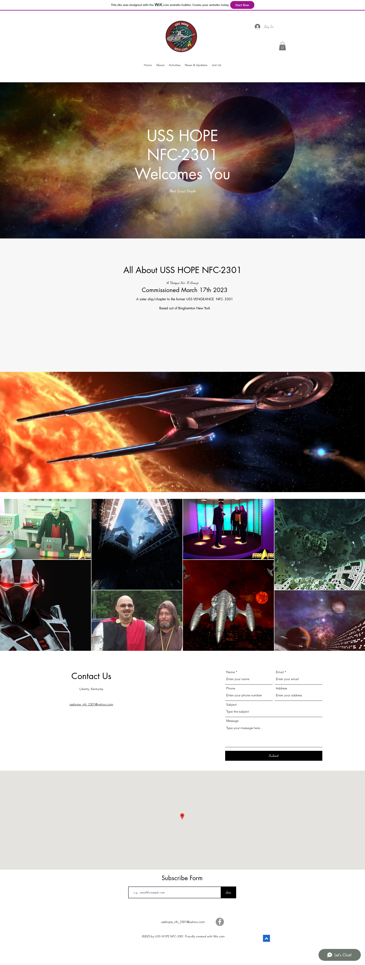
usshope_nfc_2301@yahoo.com (183, 922)
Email (280, 672)
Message (232, 720)
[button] (282, 46)
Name (230, 672)
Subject (231, 704)
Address (281, 688)
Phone (230, 688)
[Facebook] (220, 922)
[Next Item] (357, 575)
